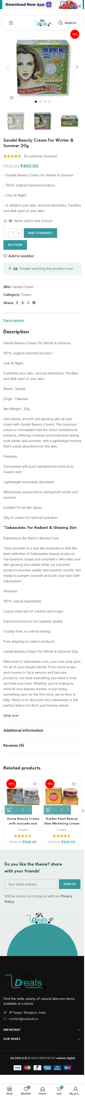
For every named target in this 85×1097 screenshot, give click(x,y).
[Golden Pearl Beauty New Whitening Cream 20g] (62, 796)
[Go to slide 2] (40, 102)
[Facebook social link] (17, 303)
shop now (11, 715)
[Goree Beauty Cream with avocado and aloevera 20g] (23, 796)
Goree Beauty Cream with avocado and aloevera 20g (23, 823)
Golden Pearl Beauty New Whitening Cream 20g (61, 823)
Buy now (15, 244)
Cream (26, 294)
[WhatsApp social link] (28, 303)
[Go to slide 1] (36, 102)
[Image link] (26, 979)
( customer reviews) (40, 156)
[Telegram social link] (34, 303)
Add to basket (40, 233)
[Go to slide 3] (45, 102)
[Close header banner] (79, 4)
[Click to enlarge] (12, 98)
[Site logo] (42, 22)
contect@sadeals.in (23, 1019)
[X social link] (23, 303)
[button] (7, 67)
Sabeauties (15, 528)
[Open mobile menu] (11, 22)
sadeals (28, 1003)
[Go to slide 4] (49, 102)
